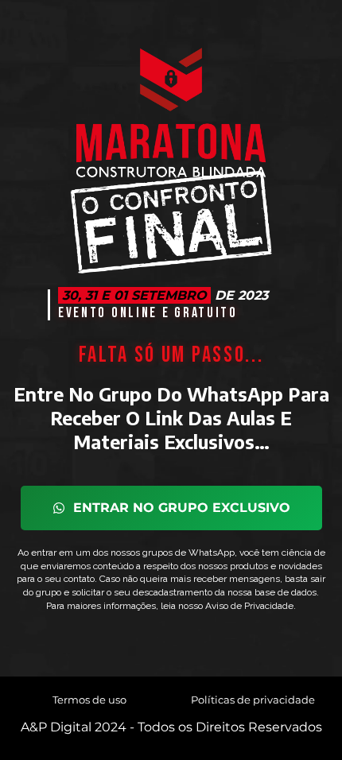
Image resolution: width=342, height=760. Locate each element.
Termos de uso (89, 699)
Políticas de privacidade (253, 699)
